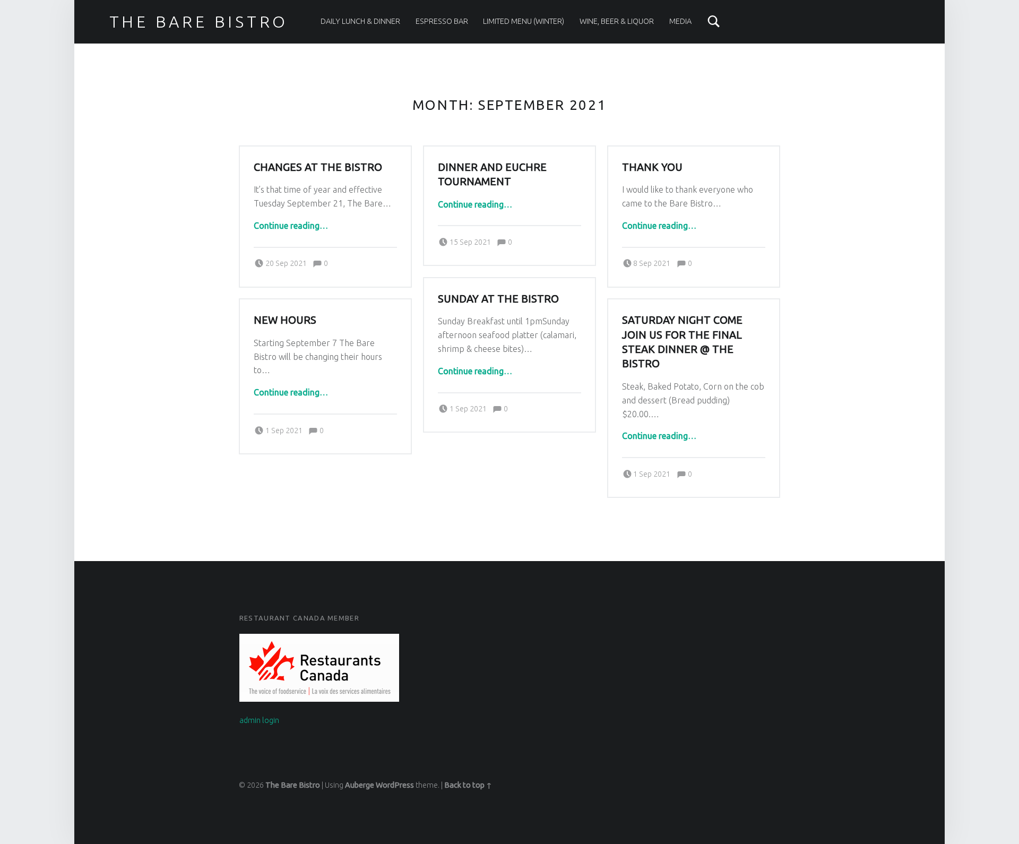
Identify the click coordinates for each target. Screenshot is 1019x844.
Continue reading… (291, 225)
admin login (259, 720)
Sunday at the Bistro (498, 299)
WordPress (395, 785)
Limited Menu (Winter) (523, 21)
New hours (285, 320)
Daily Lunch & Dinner (360, 21)
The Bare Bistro (199, 22)
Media (680, 21)
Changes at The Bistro (318, 167)
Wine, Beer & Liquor (617, 21)
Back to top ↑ (468, 785)
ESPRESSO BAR (442, 21)
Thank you (652, 167)
